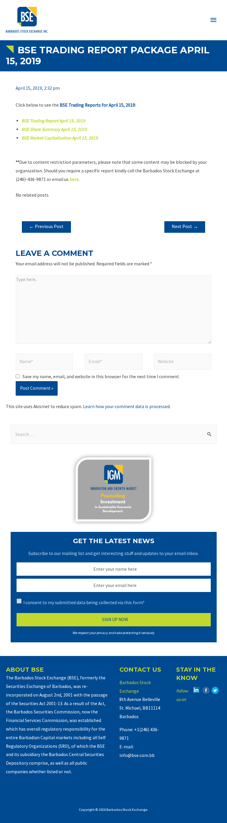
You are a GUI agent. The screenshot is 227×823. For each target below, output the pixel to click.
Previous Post (46, 226)
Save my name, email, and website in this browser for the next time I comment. (101, 376)
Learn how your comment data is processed (126, 406)
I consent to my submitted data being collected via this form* (84, 602)
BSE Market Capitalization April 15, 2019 (60, 138)
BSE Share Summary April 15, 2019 (54, 129)
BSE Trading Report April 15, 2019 (53, 120)
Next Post (185, 226)
